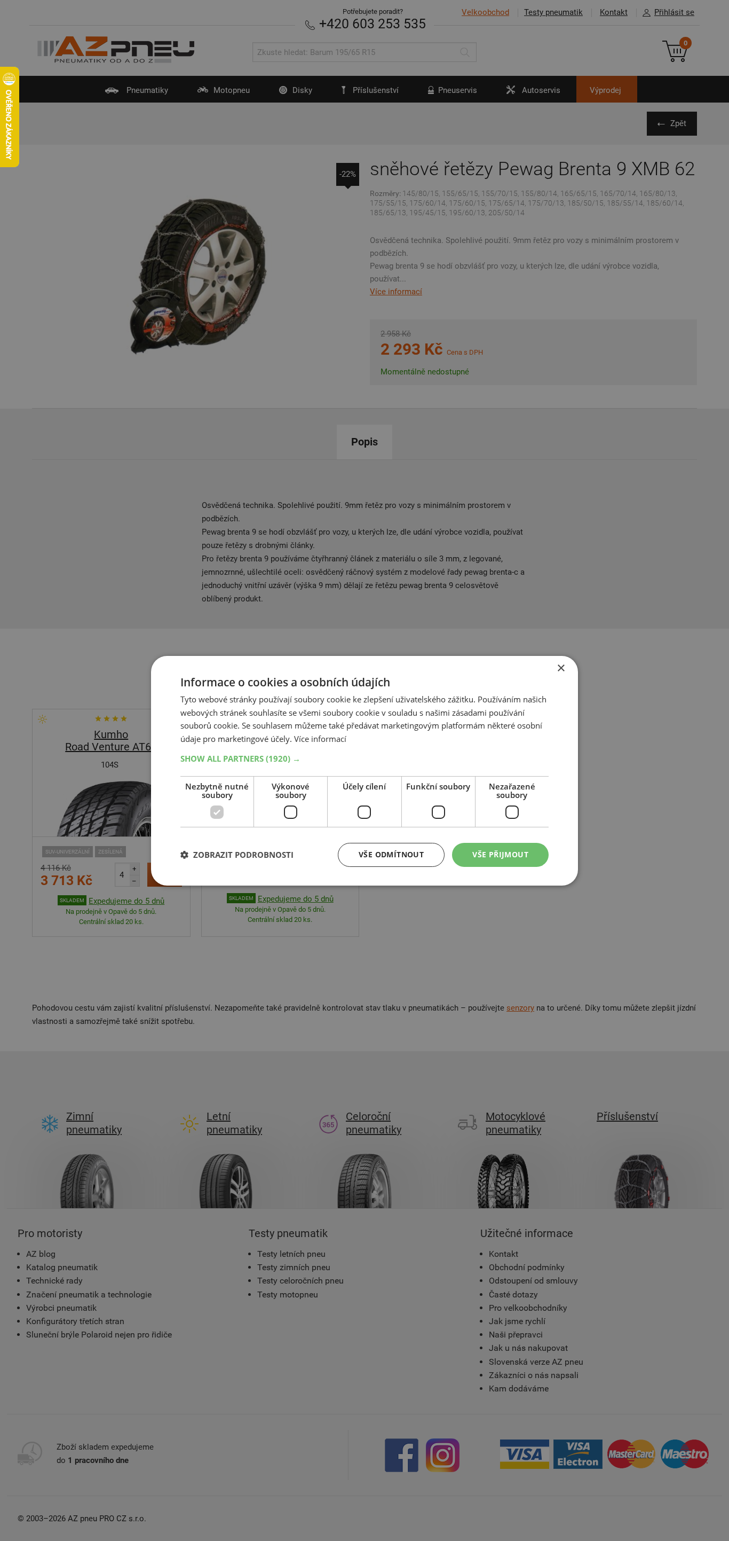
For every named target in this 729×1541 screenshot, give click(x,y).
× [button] (561, 668)
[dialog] (364, 770)
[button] (364, 758)
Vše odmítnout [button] (391, 854)
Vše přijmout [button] (500, 854)
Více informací (320, 738)
